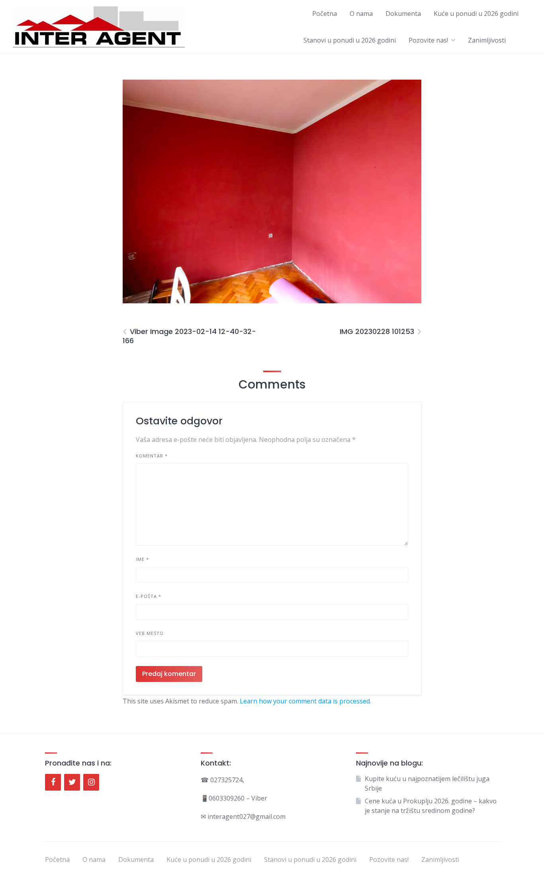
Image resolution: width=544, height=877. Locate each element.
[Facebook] (53, 782)
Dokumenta (403, 13)
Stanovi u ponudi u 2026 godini (349, 40)
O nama (361, 13)
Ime (142, 559)
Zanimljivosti (487, 40)
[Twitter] (72, 782)
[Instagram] (91, 782)
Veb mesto (150, 633)
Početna (324, 13)
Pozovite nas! (428, 40)
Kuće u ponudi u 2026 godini (476, 13)
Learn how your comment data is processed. (305, 701)
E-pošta (148, 596)
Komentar (152, 456)
